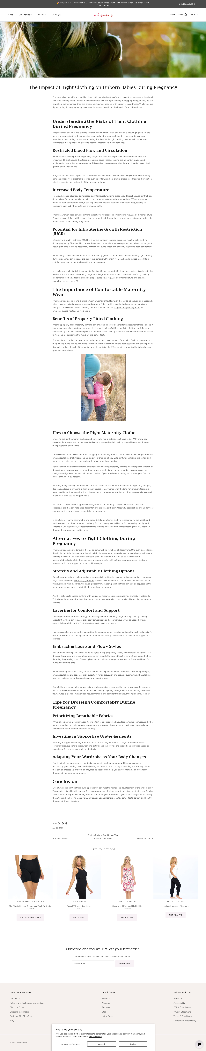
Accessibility (179, 1003)
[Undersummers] (103, 15)
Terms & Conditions (182, 1016)
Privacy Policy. (95, 1036)
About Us (42, 14)
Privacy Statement (182, 1011)
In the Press (107, 1016)
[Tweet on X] (59, 823)
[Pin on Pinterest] (66, 823)
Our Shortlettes (25, 14)
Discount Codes (17, 1007)
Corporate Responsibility (184, 1020)
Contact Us (15, 998)
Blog (104, 1011)
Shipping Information (20, 1011)
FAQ (12, 1020)
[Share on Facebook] (63, 823)
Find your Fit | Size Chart (21, 1016)
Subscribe (124, 963)
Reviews (106, 1007)
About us (106, 1003)
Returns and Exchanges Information (27, 1003)
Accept (101, 1044)
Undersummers (21, 1043)
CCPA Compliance (182, 1007)
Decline (132, 1044)
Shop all (106, 998)
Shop (10, 14)
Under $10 (56, 14)
